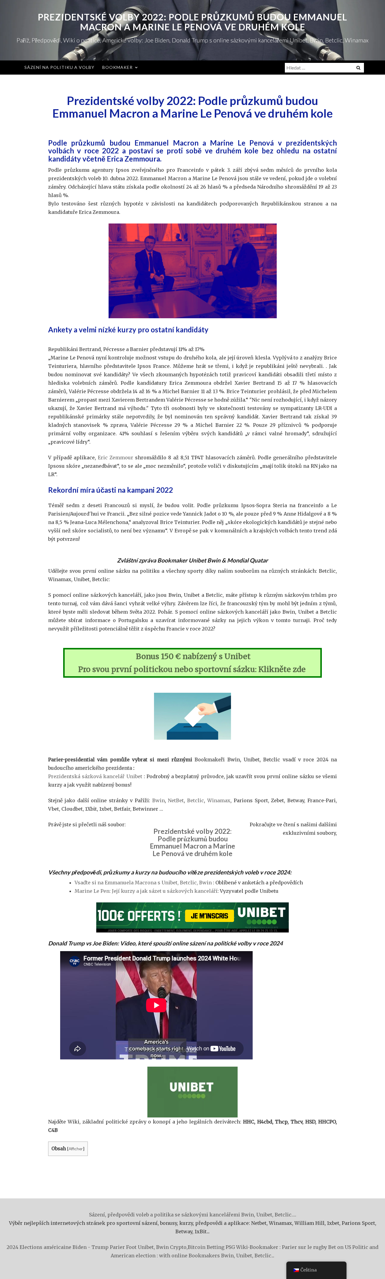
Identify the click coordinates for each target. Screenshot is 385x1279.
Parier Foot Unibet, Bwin (139, 1247)
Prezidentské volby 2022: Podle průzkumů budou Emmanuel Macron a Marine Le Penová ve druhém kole (192, 21)
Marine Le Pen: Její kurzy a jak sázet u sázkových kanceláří (146, 891)
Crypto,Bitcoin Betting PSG (202, 1247)
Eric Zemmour (115, 458)
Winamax (218, 800)
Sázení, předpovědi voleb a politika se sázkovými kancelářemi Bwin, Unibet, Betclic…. (192, 1215)
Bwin (158, 800)
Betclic (195, 800)
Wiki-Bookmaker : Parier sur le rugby (281, 1247)
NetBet (176, 800)
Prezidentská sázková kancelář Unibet (95, 776)
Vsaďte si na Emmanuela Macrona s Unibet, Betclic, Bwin (143, 883)
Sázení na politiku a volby (59, 67)
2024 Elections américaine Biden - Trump (58, 1247)
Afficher (76, 1148)
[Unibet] (192, 917)
